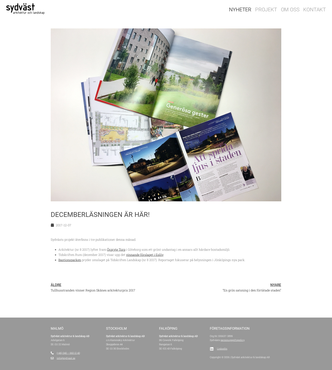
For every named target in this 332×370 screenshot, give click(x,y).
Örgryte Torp (116, 249)
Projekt (266, 10)
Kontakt (314, 10)
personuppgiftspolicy (232, 340)
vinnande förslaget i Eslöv (144, 255)
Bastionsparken (69, 260)
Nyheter (240, 10)
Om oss (290, 10)
